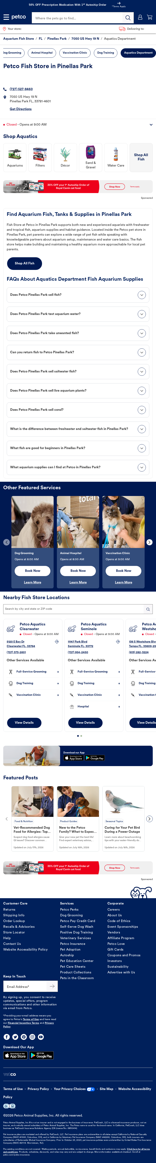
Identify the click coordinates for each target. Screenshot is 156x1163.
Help (7, 938)
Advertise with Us (121, 972)
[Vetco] (9, 1074)
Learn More (32, 582)
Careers (113, 909)
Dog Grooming (71, 915)
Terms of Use (31, 1019)
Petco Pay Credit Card (77, 921)
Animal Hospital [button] (42, 52)
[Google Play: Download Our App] (41, 1055)
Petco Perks (69, 909)
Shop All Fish (24, 263)
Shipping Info (14, 915)
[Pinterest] (23, 1037)
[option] (32, 542)
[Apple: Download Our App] (15, 1055)
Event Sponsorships (122, 927)
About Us (114, 915)
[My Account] (140, 17)
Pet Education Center (77, 961)
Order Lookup (14, 921)
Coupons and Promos (124, 955)
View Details (24, 723)
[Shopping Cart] (150, 17)
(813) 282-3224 (139, 652)
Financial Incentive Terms (23, 1023)
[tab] (78, 295)
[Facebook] (6, 1037)
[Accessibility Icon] (9, 1106)
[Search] (128, 17)
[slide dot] (78, 736)
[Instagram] (32, 1037)
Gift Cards (115, 949)
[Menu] (6, 17)
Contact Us (12, 944)
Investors (114, 961)
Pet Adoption (70, 949)
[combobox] (78, 609)
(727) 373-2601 (16, 652)
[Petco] (19, 17)
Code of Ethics (118, 921)
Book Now (32, 571)
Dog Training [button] (105, 52)
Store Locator (14, 932)
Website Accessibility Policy (25, 949)
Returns (9, 909)
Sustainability (118, 967)
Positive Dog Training (76, 932)
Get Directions (21, 109)
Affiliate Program (120, 938)
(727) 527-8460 (21, 89)
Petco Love (116, 944)
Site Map (106, 1089)
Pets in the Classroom (77, 978)
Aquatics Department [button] (138, 52)
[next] (149, 542)
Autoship (67, 955)
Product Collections (75, 972)
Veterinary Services (75, 938)
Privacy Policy (38, 1089)
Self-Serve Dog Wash (76, 927)
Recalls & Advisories (19, 927)
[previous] (6, 542)
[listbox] (78, 542)
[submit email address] (52, 986)
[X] (15, 1037)
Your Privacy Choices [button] (70, 1089)
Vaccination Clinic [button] (75, 52)
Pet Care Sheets (73, 967)
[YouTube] (40, 1037)
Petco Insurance (73, 944)
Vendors (113, 932)
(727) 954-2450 (78, 652)
